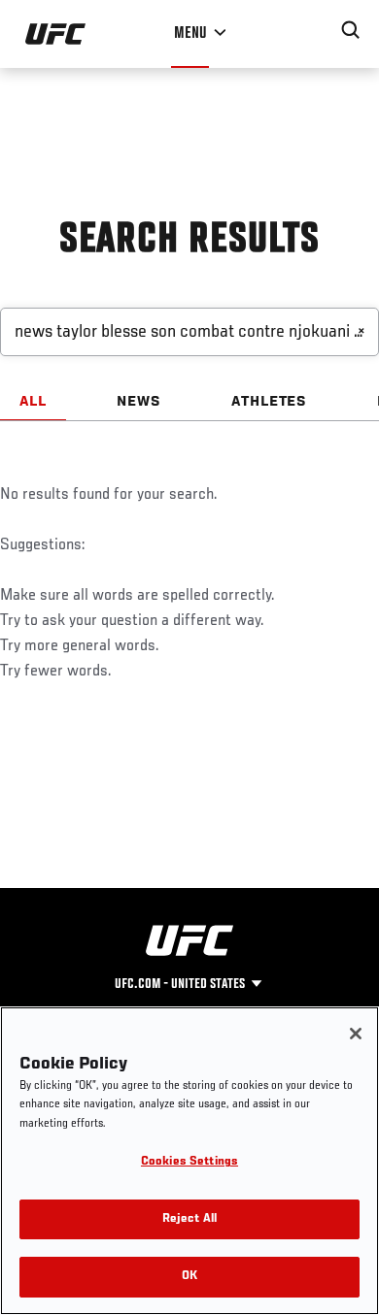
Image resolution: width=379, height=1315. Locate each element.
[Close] (355, 1033)
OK (189, 1276)
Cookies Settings (189, 1162)
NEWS (139, 402)
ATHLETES (269, 402)
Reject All (189, 1219)
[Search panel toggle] (351, 30)
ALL (33, 402)
